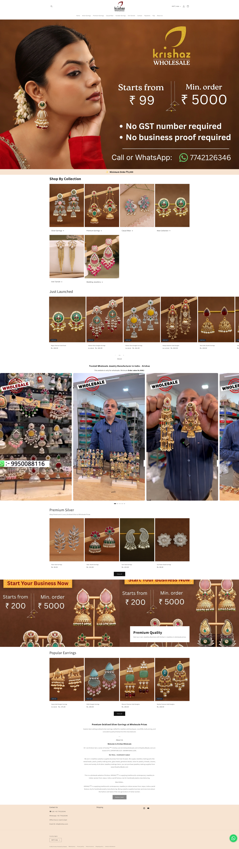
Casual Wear (126, 231)
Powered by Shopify (62, 846)
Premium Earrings (93, 231)
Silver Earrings (56, 231)
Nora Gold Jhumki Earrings (207, 345)
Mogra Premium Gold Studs (58, 345)
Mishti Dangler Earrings (93, 704)
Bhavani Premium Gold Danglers (131, 704)
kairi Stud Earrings (127, 564)
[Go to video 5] (124, 503)
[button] (51, 6)
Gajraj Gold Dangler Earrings (59, 704)
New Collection (162, 231)
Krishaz (55, 846)
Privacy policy (80, 846)
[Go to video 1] (115, 503)
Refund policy (72, 846)
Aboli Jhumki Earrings (93, 564)
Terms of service (90, 846)
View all (119, 358)
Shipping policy (99, 846)
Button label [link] (119, 797)
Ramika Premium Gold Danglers (165, 704)
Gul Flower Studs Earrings (164, 564)
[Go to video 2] (117, 503)
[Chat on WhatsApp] (233, 838)
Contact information (110, 846)
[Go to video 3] (120, 503)
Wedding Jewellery (94, 282)
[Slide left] (115, 355)
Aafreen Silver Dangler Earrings (96, 345)
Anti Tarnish (55, 282)
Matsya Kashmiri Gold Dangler (171, 345)
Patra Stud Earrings (56, 564)
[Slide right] (124, 355)
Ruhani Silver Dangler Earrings (133, 345)
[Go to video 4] (122, 503)
